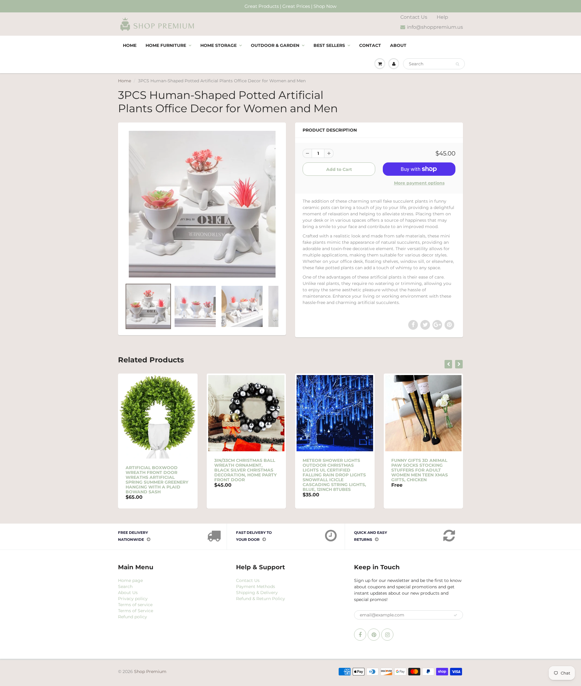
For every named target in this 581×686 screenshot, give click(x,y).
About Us (128, 592)
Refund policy (132, 616)
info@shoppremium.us (435, 27)
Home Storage (218, 45)
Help (442, 17)
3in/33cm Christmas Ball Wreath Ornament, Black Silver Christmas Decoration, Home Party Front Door (245, 470)
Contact (370, 45)
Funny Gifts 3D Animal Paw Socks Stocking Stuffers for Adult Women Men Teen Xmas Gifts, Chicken (419, 470)
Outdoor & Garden (275, 45)
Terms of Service (135, 610)
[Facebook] (360, 635)
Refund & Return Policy (260, 598)
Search (125, 586)
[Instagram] (387, 635)
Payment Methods (255, 586)
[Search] (457, 64)
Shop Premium (150, 671)
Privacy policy (133, 598)
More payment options (419, 183)
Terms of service (135, 604)
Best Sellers (329, 45)
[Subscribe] (455, 615)
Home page (130, 580)
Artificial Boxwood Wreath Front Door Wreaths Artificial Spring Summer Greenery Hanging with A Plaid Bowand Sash (157, 480)
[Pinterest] (374, 635)
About (398, 45)
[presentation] (448, 364)
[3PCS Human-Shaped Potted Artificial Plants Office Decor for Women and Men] (202, 204)
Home (129, 45)
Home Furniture (166, 45)
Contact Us (413, 17)
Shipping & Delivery (257, 592)
